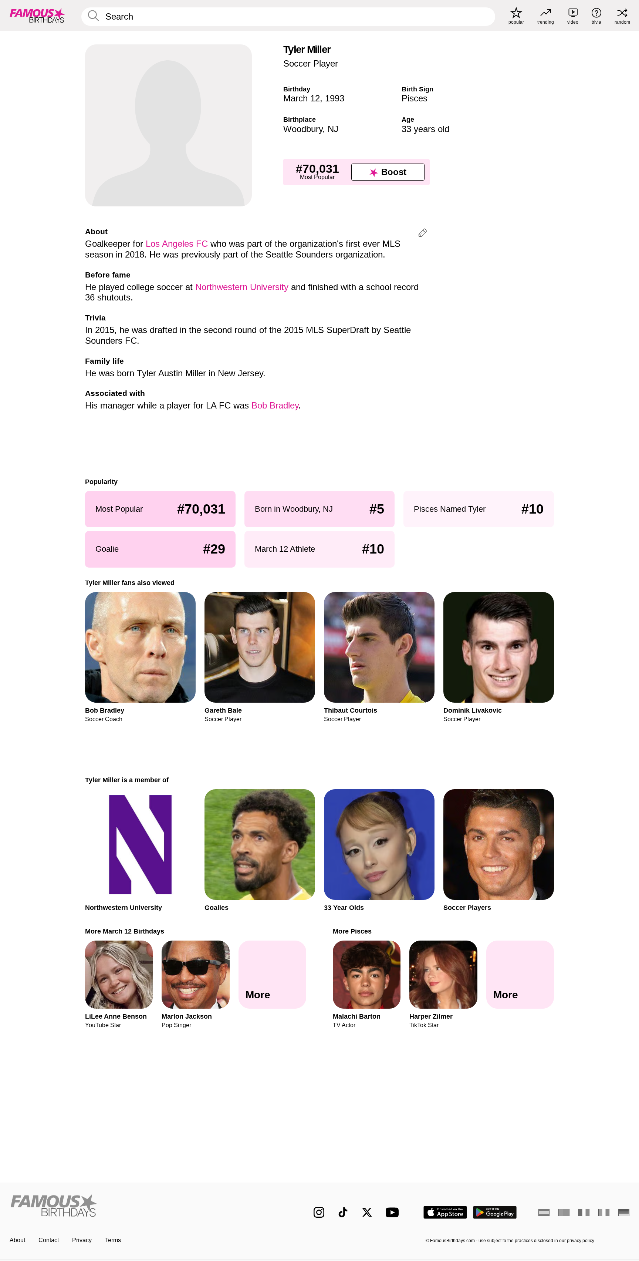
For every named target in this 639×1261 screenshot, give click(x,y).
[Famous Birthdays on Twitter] (367, 1212)
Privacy (82, 1240)
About (17, 1240)
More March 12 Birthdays (124, 931)
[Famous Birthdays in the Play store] (495, 1212)
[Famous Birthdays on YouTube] (394, 1212)
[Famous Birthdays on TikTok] (343, 1212)
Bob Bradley (274, 405)
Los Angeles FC (177, 244)
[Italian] (603, 1212)
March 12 (301, 98)
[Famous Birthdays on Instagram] (319, 1212)
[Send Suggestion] (422, 234)
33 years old (425, 129)
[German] (623, 1212)
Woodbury (302, 129)
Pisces (414, 98)
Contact (48, 1240)
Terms (113, 1240)
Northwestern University (241, 287)
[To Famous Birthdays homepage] (37, 15)
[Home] (146, 1206)
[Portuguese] (563, 1212)
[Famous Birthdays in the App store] (445, 1212)
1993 (334, 98)
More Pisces (352, 931)
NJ (333, 129)
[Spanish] (544, 1212)
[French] (583, 1212)
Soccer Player (310, 63)
